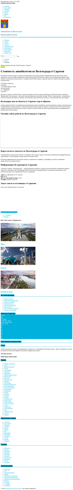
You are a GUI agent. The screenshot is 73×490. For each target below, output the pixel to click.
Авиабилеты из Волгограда (11, 31)
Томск (6, 368)
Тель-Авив (7, 7)
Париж (6, 14)
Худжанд (7, 6)
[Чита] (18, 240)
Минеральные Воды (10, 375)
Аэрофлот (7, 485)
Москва (6, 415)
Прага (6, 12)
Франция (7, 462)
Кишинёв (7, 434)
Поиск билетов (8, 299)
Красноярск (7, 389)
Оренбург (7, 371)
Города (6, 43)
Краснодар (7, 400)
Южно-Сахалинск (9, 363)
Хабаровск (7, 407)
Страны (6, 45)
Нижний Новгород (10, 384)
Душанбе (7, 436)
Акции (6, 41)
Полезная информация (11, 300)
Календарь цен (8, 303)
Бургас (6, 438)
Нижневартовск (9, 386)
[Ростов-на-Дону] (18, 288)
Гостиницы (7, 48)
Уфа (5, 410)
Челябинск (7, 391)
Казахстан (7, 448)
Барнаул (6, 381)
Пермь (7, 216)
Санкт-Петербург (9, 387)
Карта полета (8, 307)
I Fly (5, 471)
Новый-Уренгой (9, 367)
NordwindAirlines (9, 472)
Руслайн (6, 482)
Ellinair (6, 474)
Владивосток (8, 379)
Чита (3, 244)
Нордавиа (7, 469)
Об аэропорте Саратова (11, 308)
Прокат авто (8, 53)
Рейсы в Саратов (9, 302)
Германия (7, 451)
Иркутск (6, 378)
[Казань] (18, 264)
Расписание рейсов (10, 305)
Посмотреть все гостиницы (9, 212)
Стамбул (6, 11)
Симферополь (8, 411)
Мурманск (7, 373)
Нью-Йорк (7, 17)
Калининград (8, 399)
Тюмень (7, 215)
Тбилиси (7, 9)
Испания (7, 459)
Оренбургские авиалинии (12, 479)
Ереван (6, 439)
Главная (6, 40)
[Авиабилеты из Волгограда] (4, 28)
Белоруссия (7, 457)
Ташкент (7, 441)
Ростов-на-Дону (7, 292)
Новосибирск (8, 402)
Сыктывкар (7, 370)
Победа (6, 480)
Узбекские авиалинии (11, 476)
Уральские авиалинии (11, 477)
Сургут (6, 413)
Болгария (7, 454)
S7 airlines (7, 484)
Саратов (6, 394)
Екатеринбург (8, 408)
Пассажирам (8, 49)
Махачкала (7, 376)
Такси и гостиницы (10, 310)
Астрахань (7, 383)
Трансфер (7, 51)
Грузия (6, 461)
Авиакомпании (9, 46)
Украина (6, 456)
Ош (5, 15)
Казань (3, 268)
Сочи (5, 405)
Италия (6, 449)
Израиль (6, 453)
